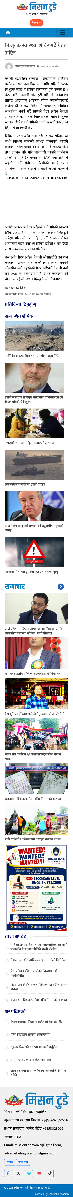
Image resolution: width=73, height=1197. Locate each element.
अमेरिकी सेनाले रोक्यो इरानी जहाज (25, 484)
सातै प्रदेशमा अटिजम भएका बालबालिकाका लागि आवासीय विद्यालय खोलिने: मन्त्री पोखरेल (33, 631)
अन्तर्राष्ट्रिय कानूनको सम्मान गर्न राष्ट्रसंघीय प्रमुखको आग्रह (34, 528)
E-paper (36, 22)
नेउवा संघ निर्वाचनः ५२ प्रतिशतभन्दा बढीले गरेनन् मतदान (33, 757)
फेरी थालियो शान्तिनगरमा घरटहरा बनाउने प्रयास (33, 839)
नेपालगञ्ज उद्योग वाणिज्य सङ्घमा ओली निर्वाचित (33, 673)
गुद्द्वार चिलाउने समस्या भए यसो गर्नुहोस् (34, 1047)
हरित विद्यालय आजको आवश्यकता (30, 1035)
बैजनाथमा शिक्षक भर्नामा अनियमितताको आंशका (33, 799)
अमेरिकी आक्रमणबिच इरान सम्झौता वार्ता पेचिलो (33, 356)
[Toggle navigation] (62, 33)
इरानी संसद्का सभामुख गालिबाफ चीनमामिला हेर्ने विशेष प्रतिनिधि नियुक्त (34, 400)
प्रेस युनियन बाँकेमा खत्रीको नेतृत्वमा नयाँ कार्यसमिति (35, 714)
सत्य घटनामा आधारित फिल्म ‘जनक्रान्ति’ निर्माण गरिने (38, 1073)
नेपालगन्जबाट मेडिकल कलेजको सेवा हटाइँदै (36, 1022)
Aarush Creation (59, 1194)
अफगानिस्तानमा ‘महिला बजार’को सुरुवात (29, 443)
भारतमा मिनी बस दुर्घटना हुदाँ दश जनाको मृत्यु (31, 571)
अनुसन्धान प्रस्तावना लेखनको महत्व (31, 1060)
